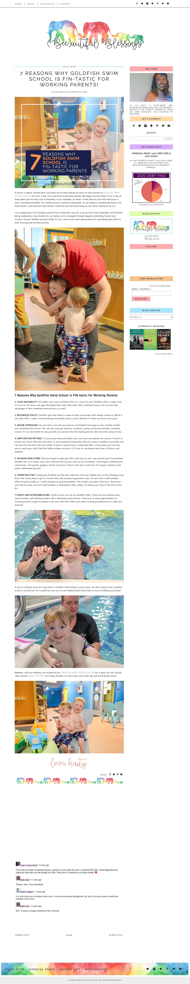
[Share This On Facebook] (109, 775)
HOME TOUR (14, 969)
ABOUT (31, 4)
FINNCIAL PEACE (42, 969)
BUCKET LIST (70, 969)
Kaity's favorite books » (164, 354)
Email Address (142, 289)
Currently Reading (151, 326)
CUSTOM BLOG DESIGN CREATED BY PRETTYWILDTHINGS (95, 980)
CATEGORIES (47, 4)
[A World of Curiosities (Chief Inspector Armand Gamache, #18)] (164, 349)
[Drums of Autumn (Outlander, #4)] (136, 349)
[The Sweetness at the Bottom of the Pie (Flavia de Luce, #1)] (150, 349)
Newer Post (22, 935)
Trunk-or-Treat (36, 675)
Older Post (116, 935)
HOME (18, 4)
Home (69, 935)
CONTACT (65, 4)
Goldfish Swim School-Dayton (77, 672)
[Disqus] (69, 823)
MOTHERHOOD (96, 969)
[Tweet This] (113, 775)
